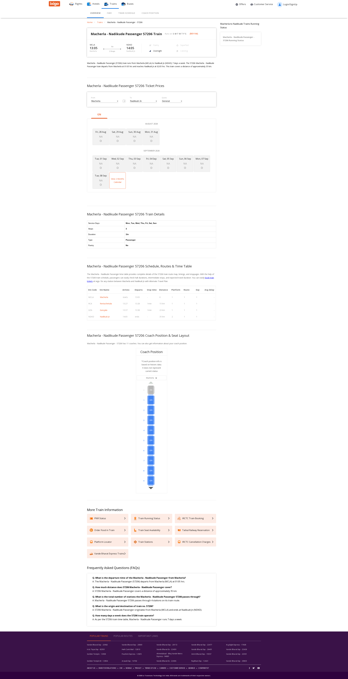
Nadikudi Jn (105, 316)
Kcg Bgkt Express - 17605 (236, 645)
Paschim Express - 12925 (132, 654)
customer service (177, 668)
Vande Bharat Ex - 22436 (166, 661)
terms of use (150, 668)
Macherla (104, 297)
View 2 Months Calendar (117, 180)
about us (91, 668)
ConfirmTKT (203, 668)
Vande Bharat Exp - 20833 (236, 661)
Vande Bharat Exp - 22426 (236, 649)
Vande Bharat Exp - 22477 (201, 645)
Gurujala (103, 310)
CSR (120, 668)
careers (162, 668)
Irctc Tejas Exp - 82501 (96, 649)
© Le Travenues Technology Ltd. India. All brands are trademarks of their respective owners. (174, 676)
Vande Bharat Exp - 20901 (132, 645)
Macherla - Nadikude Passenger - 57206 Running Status (238, 39)
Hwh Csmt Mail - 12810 (131, 649)
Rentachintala (106, 303)
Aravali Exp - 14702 (129, 661)
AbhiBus (191, 668)
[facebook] (250, 668)
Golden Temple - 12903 (96, 654)
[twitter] (253, 668)
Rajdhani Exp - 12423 (199, 661)
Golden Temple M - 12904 (97, 661)
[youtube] (258, 668)
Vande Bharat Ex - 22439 (166, 649)
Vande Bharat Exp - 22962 (97, 645)
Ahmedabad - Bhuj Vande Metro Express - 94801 (169, 654)
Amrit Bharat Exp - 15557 (201, 654)
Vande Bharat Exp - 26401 (201, 649)
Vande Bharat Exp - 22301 (236, 654)
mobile (129, 668)
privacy (138, 668)
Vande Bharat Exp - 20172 (167, 645)
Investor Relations (107, 668)
